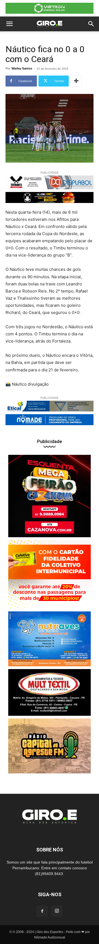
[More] (76, 81)
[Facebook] (42, 911)
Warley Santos (22, 68)
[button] (9, 23)
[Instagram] (56, 911)
